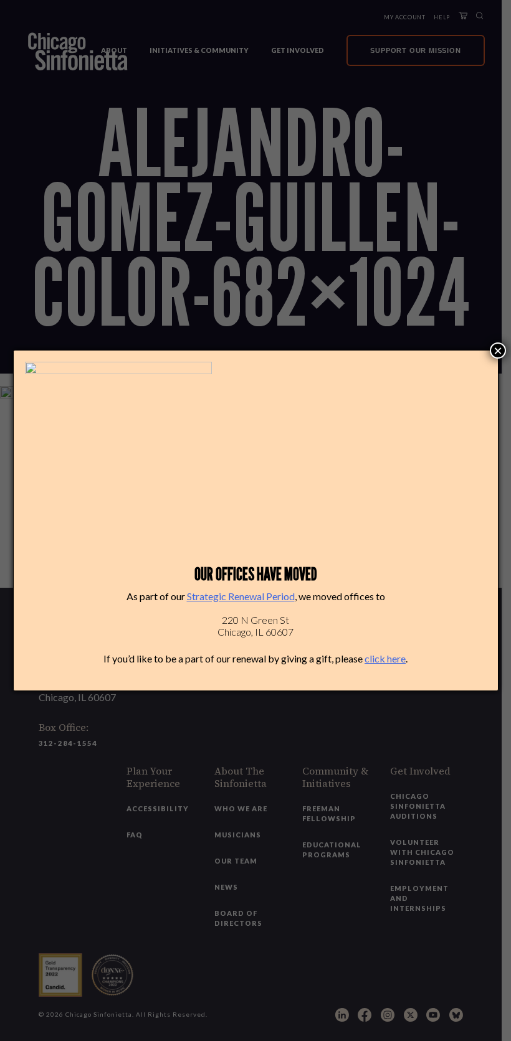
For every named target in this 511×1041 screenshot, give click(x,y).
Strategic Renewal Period (241, 596)
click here (385, 658)
